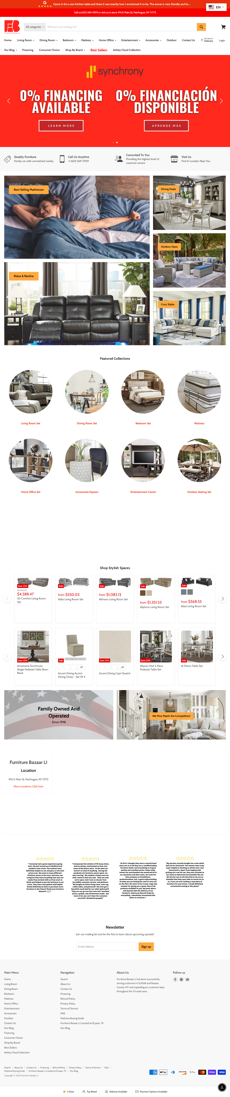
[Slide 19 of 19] (115, 101)
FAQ (62, 1013)
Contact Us (188, 40)
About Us (65, 984)
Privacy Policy (67, 1003)
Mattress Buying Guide (72, 1018)
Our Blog (9, 50)
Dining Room (48, 40)
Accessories (153, 40)
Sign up (146, 946)
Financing (27, 50)
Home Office (106, 40)
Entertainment (130, 40)
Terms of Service (69, 1008)
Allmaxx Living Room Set (113, 599)
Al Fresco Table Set (192, 666)
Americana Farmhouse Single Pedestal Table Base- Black (33, 669)
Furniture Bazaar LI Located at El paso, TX (82, 1023)
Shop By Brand (74, 50)
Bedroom (68, 40)
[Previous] (9, 101)
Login (222, 40)
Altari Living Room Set (193, 606)
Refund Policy (67, 998)
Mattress (86, 40)
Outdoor (171, 40)
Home (7, 40)
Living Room (24, 40)
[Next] (220, 101)
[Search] (201, 27)
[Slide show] (115, 101)
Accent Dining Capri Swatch (114, 673)
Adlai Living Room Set (70, 599)
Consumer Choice (49, 50)
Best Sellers (98, 50)
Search (64, 979)
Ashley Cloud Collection (127, 50)
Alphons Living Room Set (154, 607)
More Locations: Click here (28, 786)
